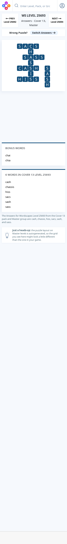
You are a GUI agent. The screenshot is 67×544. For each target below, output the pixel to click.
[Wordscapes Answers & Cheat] (6, 5)
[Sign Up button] (62, 5)
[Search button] (16, 5)
